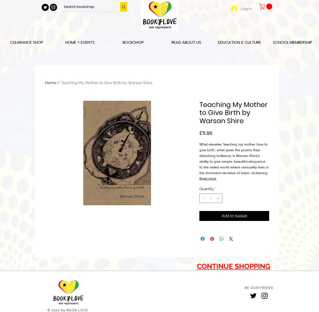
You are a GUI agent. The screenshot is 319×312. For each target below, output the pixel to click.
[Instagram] (264, 296)
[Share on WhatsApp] (222, 239)
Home (50, 82)
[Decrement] (203, 198)
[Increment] (218, 198)
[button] (266, 6)
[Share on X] (231, 239)
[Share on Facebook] (203, 239)
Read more (207, 178)
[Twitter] (253, 296)
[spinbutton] (211, 198)
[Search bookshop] (123, 6)
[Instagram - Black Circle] (53, 7)
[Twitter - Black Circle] (45, 7)
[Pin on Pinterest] (212, 239)
